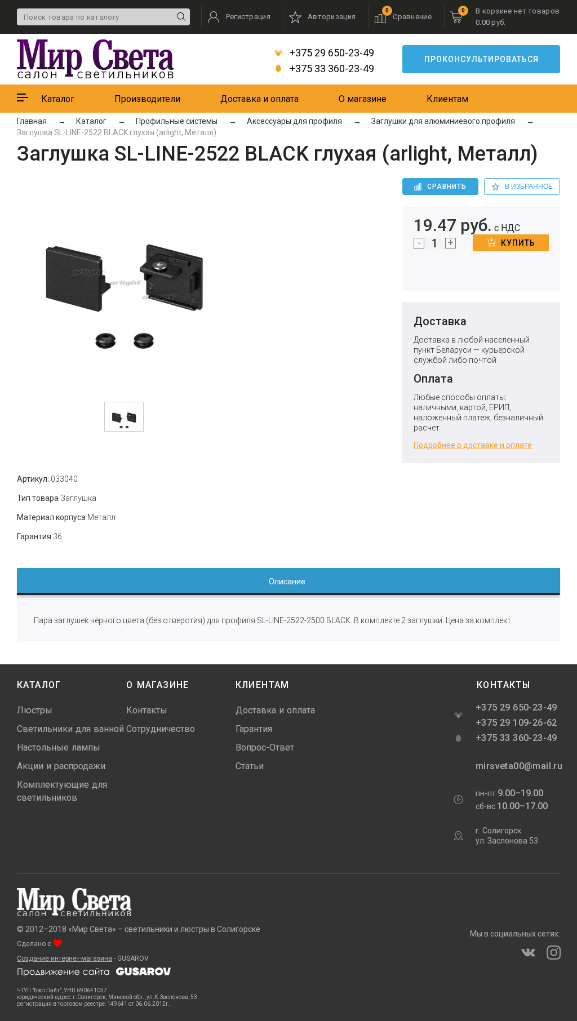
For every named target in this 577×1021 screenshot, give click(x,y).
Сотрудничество (160, 728)
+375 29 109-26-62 (516, 722)
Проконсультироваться (481, 59)
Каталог (57, 99)
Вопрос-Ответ (265, 747)
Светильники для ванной (70, 728)
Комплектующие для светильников (62, 791)
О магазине (363, 99)
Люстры (34, 710)
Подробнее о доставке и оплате (473, 445)
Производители (147, 99)
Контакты (146, 710)
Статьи (250, 766)
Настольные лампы (58, 747)
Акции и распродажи (61, 766)
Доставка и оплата (259, 99)
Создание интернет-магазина (64, 958)
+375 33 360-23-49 (330, 69)
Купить (518, 242)
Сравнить (447, 186)
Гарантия (254, 728)
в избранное (529, 186)
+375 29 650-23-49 (330, 53)
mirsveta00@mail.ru (518, 766)
